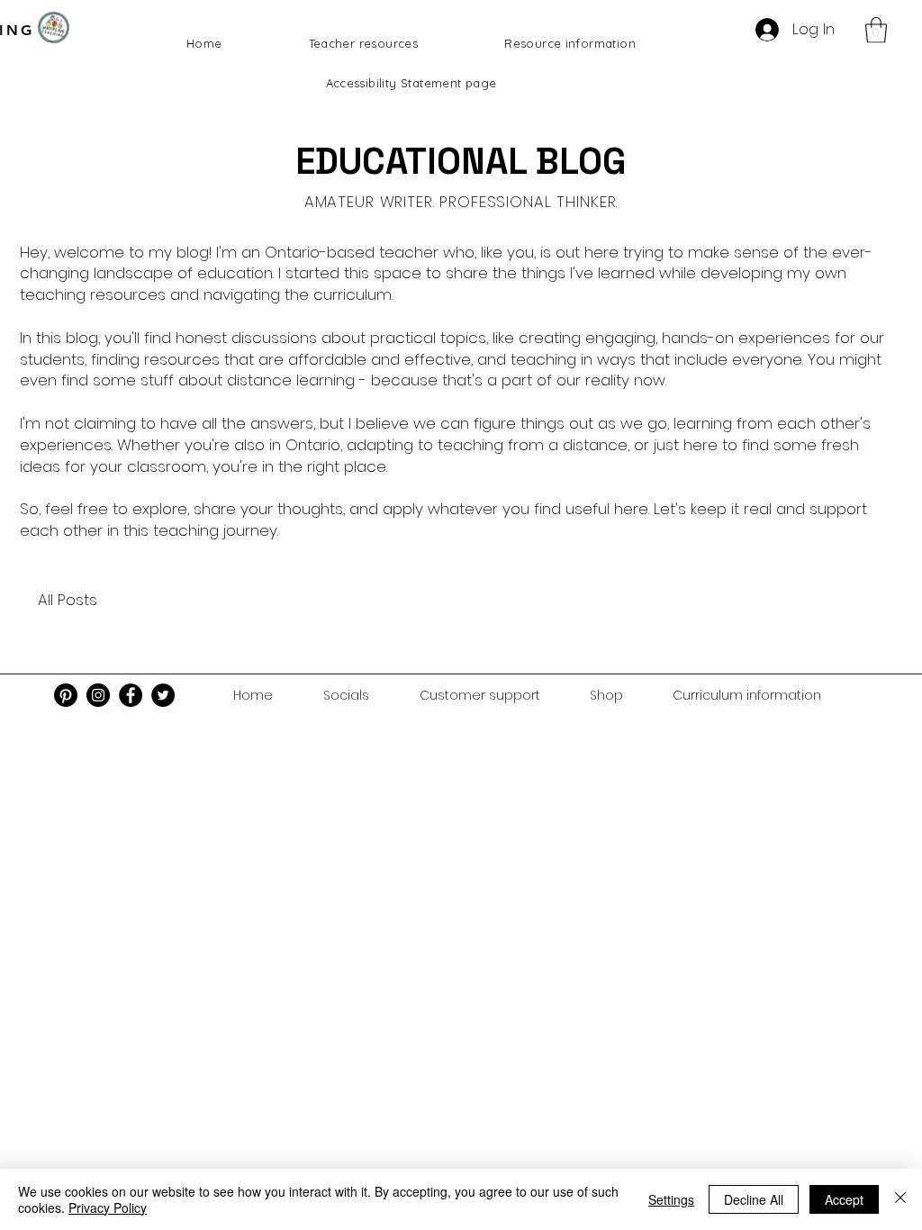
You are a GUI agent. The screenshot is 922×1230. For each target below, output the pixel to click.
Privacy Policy (107, 1207)
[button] (876, 30)
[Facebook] (130, 695)
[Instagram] (98, 695)
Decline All (753, 1199)
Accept (844, 1199)
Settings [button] (671, 1199)
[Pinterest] (65, 695)
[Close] (900, 1199)
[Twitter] (163, 695)
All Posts (67, 600)
